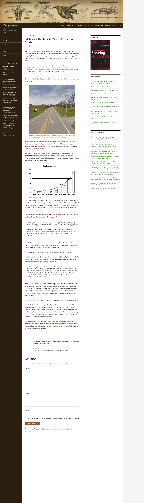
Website (27, 410)
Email (26, 402)
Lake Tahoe (60, 137)
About (80, 25)
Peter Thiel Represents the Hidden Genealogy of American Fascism (104, 162)
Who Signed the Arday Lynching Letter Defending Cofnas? (9, 81)
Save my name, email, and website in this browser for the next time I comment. (53, 418)
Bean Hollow (54, 137)
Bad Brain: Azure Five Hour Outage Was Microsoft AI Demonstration (103, 184)
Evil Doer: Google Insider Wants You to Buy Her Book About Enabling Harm (105, 152)
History (5, 40)
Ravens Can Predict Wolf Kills (10, 87)
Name (27, 394)
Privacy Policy (71, 25)
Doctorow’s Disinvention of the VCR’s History (105, 90)
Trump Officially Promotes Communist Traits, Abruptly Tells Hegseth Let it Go (105, 139)
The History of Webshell (98, 94)
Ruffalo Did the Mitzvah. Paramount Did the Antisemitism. (9, 108)
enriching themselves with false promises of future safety (54, 156)
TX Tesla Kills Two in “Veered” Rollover (102, 102)
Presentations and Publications (101, 25)
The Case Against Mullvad (107, 188)
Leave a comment (64, 46)
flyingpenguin (10, 25)
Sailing (5, 55)
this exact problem (57, 214)
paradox (61, 321)
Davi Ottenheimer (50, 46)
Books (62, 25)
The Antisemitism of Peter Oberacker (102, 87)
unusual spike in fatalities (62, 141)
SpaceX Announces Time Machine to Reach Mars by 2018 (50, 349)
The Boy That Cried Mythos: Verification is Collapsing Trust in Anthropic (10, 117)
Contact (114, 25)
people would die (43, 261)
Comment (28, 368)
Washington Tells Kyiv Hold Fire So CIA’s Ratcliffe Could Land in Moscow (103, 82)
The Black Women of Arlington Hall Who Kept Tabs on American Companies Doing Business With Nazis (56, 341)
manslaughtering (33, 58)
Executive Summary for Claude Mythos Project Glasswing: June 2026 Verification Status (105, 178)
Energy (5, 48)
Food (4, 51)
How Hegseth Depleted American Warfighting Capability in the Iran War (105, 168)
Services (86, 25)
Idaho (65, 137)
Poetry (5, 44)
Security (31, 36)
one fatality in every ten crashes (34, 148)
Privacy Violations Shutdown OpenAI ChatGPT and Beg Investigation (105, 157)
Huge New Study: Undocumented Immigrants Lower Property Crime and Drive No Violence (104, 146)
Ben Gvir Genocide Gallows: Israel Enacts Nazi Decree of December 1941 (10, 100)
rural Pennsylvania (67, 79)
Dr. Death (50, 207)
